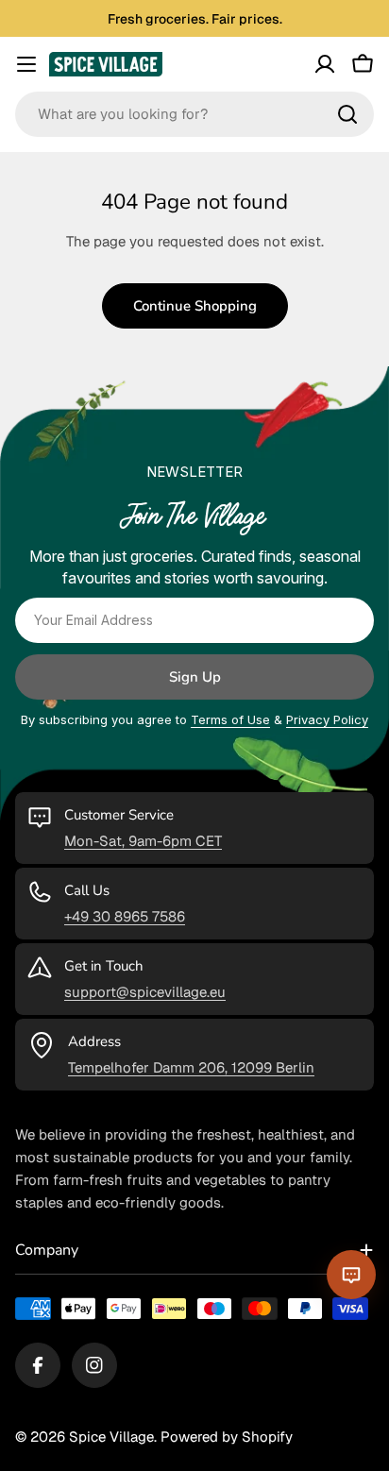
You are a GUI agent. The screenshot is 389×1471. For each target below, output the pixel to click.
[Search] (347, 114)
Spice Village (111, 1437)
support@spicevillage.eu (145, 992)
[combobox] (194, 114)
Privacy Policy (327, 719)
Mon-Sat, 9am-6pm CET (143, 841)
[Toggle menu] (26, 64)
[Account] (324, 64)
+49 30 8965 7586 (124, 916)
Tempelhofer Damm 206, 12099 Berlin (191, 1067)
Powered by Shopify (227, 1437)
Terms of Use (230, 719)
